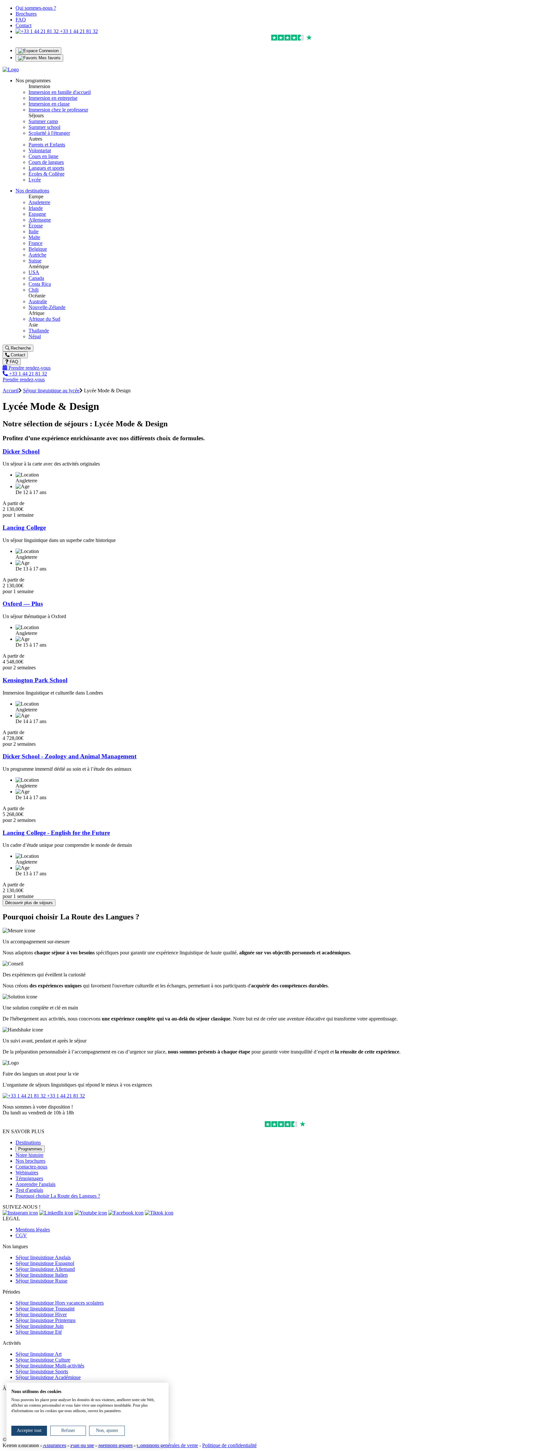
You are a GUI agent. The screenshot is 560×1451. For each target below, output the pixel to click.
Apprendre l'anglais (35, 1184)
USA (34, 272)
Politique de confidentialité (229, 1445)
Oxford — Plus (23, 603)
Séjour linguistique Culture (43, 1360)
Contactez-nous (31, 1166)
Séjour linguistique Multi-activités (50, 1365)
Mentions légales (33, 1229)
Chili (34, 290)
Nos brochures (30, 1161)
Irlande (36, 208)
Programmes (30, 1148)
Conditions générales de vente (167, 1445)
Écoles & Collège (46, 174)
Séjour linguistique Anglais (43, 1257)
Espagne (37, 214)
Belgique (38, 249)
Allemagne (40, 220)
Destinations (28, 1142)
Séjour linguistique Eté (39, 1332)
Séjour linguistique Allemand (45, 1269)
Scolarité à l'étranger (49, 133)
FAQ (21, 19)
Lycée (35, 179)
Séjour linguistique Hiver (41, 1314)
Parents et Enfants (47, 144)
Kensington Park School (35, 680)
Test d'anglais (29, 1190)
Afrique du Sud (44, 319)
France (35, 243)
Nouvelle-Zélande (47, 307)
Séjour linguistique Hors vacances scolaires (60, 1303)
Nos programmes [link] (33, 80)
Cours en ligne (43, 156)
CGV (21, 1235)
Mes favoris (49, 57)
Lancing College (24, 527)
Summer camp (43, 121)
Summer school (44, 127)
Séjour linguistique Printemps (46, 1320)
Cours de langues (46, 162)
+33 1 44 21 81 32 (78, 31)
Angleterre (39, 202)
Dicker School (21, 451)
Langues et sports (46, 168)
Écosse (36, 225)
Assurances (54, 1445)
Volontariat (40, 150)
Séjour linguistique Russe (41, 1281)
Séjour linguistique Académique (48, 1377)
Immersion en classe (49, 104)
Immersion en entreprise (53, 98)
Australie (38, 301)
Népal (35, 336)
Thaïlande (39, 330)
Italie (34, 231)
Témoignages (29, 1178)
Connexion (48, 50)
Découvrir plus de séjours (29, 902)
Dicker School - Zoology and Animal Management (69, 756)
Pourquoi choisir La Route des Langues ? (58, 1196)
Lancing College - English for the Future (56, 832)
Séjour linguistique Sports (42, 1371)
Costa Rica (40, 284)
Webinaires (27, 1172)
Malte (34, 237)
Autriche (37, 255)
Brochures (26, 14)
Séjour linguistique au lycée (51, 390)
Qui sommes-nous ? (36, 8)
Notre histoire (29, 1155)
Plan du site (82, 1445)
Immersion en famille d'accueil (60, 92)
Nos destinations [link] (32, 190)
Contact (23, 25)
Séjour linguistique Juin (40, 1326)
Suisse (35, 260)
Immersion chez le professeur (58, 109)
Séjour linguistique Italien (42, 1275)
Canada (36, 278)
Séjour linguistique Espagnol (45, 1263)
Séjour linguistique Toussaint (45, 1308)
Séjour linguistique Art (39, 1354)
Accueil (10, 390)
